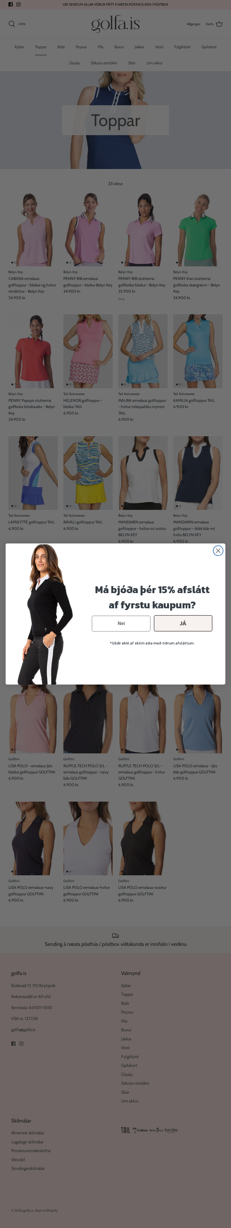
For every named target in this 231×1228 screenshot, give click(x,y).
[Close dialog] (218, 551)
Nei (121, 623)
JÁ (183, 623)
